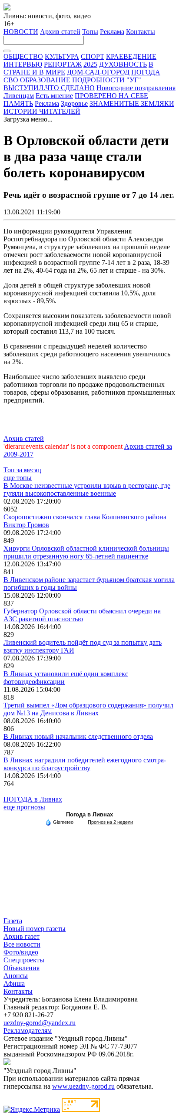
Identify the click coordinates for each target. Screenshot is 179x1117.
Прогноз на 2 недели (110, 822)
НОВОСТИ (20, 31)
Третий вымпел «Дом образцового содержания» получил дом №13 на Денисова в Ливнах (88, 709)
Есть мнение (54, 95)
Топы (90, 31)
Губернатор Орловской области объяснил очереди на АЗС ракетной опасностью (82, 615)
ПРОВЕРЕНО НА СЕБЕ (111, 95)
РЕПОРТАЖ (63, 64)
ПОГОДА (145, 72)
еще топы (17, 477)
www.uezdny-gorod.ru (83, 1086)
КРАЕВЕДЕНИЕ (131, 56)
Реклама (112, 31)
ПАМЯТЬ (18, 103)
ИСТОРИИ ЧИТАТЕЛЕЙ (41, 111)
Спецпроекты (23, 960)
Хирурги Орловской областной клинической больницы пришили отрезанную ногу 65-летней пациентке (86, 552)
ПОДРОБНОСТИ (98, 80)
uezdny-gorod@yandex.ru (39, 1022)
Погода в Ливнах (89, 814)
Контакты (140, 31)
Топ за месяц (22, 470)
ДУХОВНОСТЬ (123, 64)
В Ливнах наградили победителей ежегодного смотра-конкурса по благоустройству (84, 764)
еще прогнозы (24, 807)
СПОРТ (92, 56)
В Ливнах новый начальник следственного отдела (78, 736)
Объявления (21, 967)
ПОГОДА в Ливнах (32, 799)
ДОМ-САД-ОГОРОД (98, 72)
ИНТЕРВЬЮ (22, 64)
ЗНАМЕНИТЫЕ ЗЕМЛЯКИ (132, 103)
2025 (90, 64)
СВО (10, 80)
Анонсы (15, 975)
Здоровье (74, 103)
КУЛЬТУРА (62, 56)
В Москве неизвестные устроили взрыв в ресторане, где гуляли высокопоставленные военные (86, 489)
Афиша (14, 983)
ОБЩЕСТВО (23, 56)
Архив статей (60, 31)
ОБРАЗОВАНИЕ (45, 80)
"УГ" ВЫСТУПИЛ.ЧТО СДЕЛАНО (72, 83)
